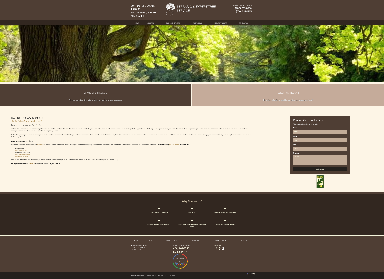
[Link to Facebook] (216, 248)
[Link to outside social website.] (223, 248)
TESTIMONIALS (197, 23)
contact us (32, 163)
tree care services (174, 144)
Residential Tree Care (21, 150)
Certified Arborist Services (22, 154)
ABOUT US (151, 23)
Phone (295, 145)
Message (296, 153)
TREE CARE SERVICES (173, 23)
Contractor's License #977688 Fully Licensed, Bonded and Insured (143, 10)
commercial (40, 144)
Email (295, 136)
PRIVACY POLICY (151, 275)
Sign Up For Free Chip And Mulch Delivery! (27, 121)
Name (295, 128)
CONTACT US (243, 23)
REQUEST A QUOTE (220, 23)
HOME (137, 23)
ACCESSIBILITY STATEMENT (168, 275)
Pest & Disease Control (21, 156)
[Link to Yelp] (219, 248)
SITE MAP (158, 275)
